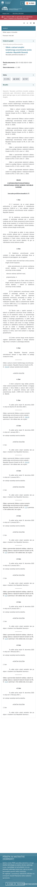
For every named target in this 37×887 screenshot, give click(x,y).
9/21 (6, 596)
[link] (5, 13)
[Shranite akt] (27, 23)
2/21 (26, 507)
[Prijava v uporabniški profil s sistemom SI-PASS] (30, 3)
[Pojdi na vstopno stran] (6, 4)
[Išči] (22, 3)
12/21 (6, 639)
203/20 (27, 462)
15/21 (6, 682)
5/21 (6, 552)
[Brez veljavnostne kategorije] (4, 47)
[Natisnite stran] (34, 23)
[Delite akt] (30, 23)
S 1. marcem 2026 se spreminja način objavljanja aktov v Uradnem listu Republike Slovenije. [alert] (18, 17)
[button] (18, 41)
